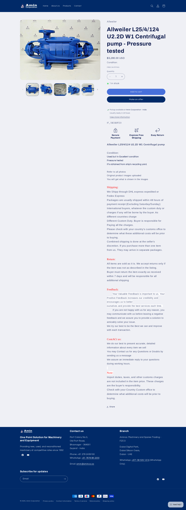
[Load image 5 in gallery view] (88, 89)
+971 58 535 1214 (140, 460)
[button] (152, 6)
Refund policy (95, 501)
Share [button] (112, 407)
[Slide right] (97, 89)
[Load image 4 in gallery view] (74, 89)
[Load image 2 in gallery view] (46, 89)
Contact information (64, 501)
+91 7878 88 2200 (90, 458)
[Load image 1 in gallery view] (32, 89)
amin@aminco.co (85, 464)
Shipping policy (108, 501)
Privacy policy (48, 501)
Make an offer (136, 99)
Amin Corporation (33, 501)
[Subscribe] (65, 479)
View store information (120, 117)
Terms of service (80, 501)
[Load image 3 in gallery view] (60, 89)
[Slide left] (23, 89)
